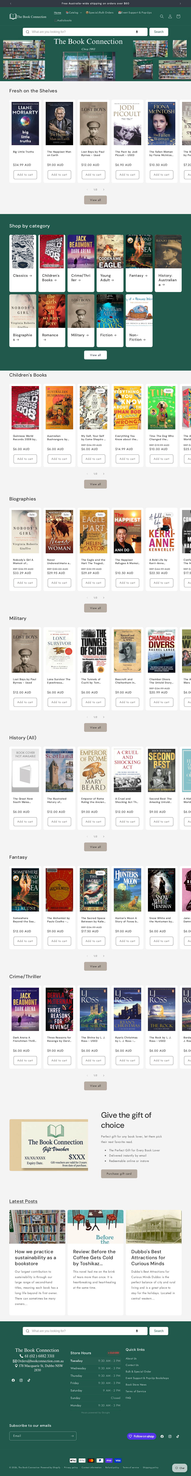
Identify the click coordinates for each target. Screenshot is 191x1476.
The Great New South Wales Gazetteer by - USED (23, 800)
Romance (50, 335)
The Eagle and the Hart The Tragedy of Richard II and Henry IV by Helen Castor (93, 561)
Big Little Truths (23, 151)
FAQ (128, 1398)
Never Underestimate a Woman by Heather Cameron (58, 561)
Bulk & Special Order (138, 1371)
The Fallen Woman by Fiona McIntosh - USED (161, 153)
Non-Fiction (135, 337)
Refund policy (112, 1467)
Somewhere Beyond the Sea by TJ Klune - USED (23, 920)
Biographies (22, 337)
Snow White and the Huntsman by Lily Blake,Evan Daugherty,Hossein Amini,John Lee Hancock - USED (161, 920)
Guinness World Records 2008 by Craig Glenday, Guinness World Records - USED (24, 437)
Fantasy (136, 275)
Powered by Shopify (50, 1467)
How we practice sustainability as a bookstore (35, 1258)
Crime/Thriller (80, 277)
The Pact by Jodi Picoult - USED (126, 153)
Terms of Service (136, 1391)
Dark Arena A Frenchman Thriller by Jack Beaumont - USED (25, 1039)
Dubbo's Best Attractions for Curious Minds (148, 1258)
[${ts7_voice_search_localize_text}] (137, 32)
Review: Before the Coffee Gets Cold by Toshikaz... (94, 1258)
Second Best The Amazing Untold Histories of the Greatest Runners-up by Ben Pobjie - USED (161, 800)
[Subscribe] (72, 1436)
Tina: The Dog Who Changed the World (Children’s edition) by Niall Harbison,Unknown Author (161, 437)
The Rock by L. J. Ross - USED (160, 1039)
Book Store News (136, 1384)
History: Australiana (168, 280)
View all (95, 200)
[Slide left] (87, 189)
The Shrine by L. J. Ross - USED (93, 1039)
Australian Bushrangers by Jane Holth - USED (59, 437)
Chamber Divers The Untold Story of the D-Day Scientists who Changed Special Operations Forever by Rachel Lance (161, 681)
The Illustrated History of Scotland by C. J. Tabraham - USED (58, 800)
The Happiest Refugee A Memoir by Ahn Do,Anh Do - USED (127, 561)
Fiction (106, 335)
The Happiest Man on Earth (59, 153)
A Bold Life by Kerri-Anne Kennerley (158, 561)
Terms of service (131, 1467)
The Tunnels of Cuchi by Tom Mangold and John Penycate (93, 681)
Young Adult (105, 277)
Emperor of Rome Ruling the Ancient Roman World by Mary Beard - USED (93, 800)
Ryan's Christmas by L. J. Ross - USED (126, 1039)
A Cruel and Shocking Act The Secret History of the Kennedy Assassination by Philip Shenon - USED (126, 800)
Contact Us (132, 1365)
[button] (73, 12)
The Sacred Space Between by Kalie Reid (93, 920)
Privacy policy (71, 1467)
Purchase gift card (119, 1174)
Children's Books (51, 277)
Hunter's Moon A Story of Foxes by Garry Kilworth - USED (126, 920)
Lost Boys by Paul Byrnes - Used (92, 153)
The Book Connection (29, 1467)
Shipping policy (151, 1467)
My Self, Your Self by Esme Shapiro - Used (93, 437)
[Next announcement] (180, 3)
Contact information (91, 1467)
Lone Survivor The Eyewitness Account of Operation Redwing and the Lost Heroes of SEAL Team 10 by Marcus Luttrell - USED (59, 681)
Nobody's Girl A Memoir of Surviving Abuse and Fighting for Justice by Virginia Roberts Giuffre (25, 561)
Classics (20, 275)
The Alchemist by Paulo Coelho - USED (58, 920)
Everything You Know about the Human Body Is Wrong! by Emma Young (126, 437)
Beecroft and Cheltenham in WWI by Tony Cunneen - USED (126, 681)
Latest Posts (23, 1201)
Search (159, 31)
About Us (131, 1358)
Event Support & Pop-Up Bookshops (147, 1378)
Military (78, 335)
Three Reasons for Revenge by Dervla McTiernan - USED (59, 1039)
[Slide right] (104, 189)
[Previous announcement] (11, 3)
